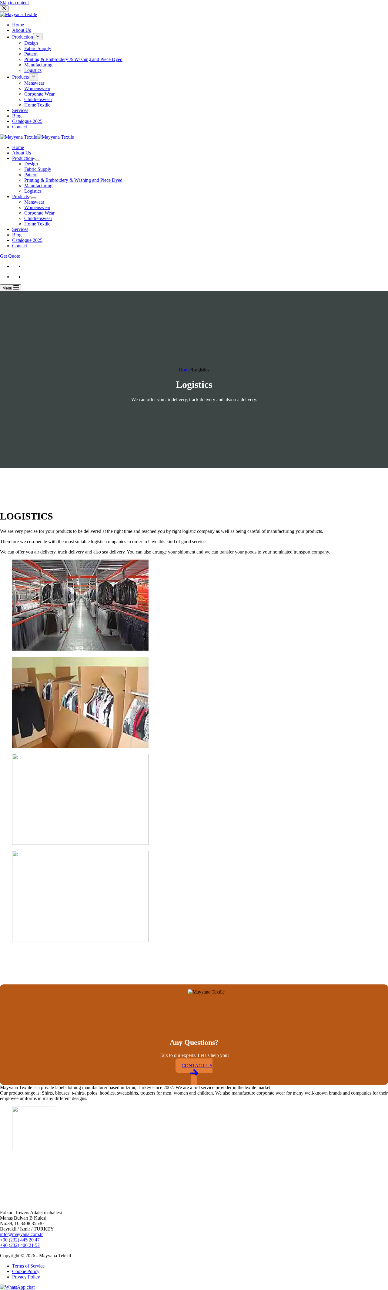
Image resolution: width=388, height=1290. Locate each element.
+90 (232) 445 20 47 (20, 1239)
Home (18, 147)
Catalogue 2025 (27, 240)
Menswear (34, 202)
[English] (15, 266)
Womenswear (37, 207)
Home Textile (37, 223)
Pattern (31, 174)
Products (20, 196)
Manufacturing (38, 185)
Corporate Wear (39, 212)
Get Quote (10, 256)
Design (31, 163)
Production (22, 158)
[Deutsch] (26, 266)
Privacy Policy (26, 1276)
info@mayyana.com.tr (21, 1234)
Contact (19, 245)
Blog (17, 234)
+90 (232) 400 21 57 (20, 1245)
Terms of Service (28, 1265)
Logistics (33, 191)
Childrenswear (38, 218)
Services (20, 229)
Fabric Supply (37, 169)
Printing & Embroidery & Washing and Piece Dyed (73, 180)
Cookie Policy (25, 1271)
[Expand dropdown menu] (37, 160)
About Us (21, 152)
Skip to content (14, 2)
